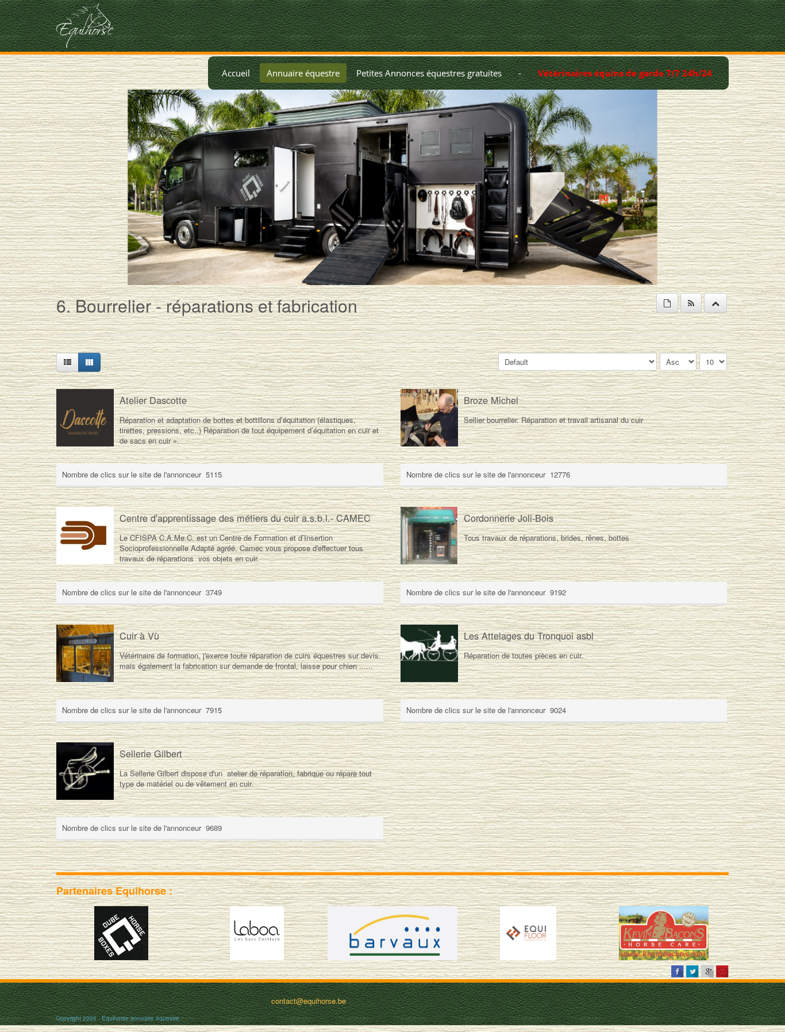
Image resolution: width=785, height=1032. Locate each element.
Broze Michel (491, 400)
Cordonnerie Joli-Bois (508, 518)
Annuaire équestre (303, 73)
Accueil (236, 73)
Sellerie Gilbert (151, 753)
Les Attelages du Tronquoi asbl (529, 635)
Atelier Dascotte (153, 400)
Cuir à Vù (139, 635)
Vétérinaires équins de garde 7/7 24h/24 (625, 73)
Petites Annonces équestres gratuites (429, 73)
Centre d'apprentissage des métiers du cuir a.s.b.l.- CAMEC (245, 518)
